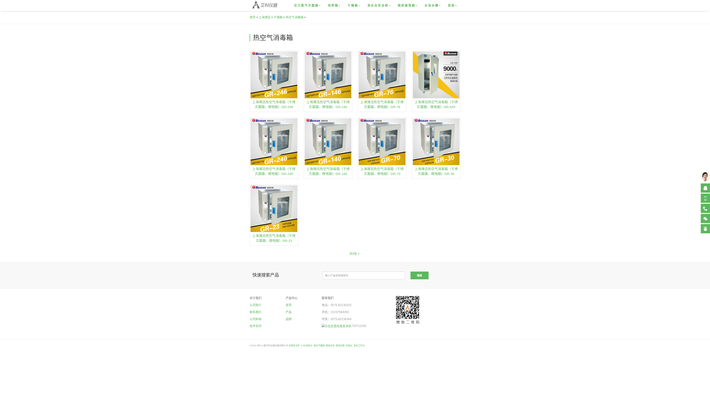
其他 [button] (451, 5)
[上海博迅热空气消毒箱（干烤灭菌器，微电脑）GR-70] (382, 141)
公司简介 (255, 305)
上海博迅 (265, 17)
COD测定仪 (306, 345)
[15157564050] (705, 198)
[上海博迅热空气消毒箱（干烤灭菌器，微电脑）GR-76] (382, 75)
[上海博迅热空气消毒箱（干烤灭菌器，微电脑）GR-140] (328, 141)
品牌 (289, 319)
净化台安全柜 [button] (377, 5)
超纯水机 (330, 345)
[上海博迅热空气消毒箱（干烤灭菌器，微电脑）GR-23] (274, 208)
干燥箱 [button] (353, 5)
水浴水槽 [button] (432, 5)
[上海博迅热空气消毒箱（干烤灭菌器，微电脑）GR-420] (436, 75)
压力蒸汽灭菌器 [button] (306, 5)
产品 (289, 312)
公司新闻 (255, 319)
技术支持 (255, 326)
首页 (253, 17)
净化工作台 (359, 345)
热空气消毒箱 (294, 17)
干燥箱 (278, 17)
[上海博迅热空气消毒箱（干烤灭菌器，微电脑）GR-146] (328, 75)
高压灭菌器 (319, 345)
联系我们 (255, 312)
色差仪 (349, 345)
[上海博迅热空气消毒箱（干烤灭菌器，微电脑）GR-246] (274, 75)
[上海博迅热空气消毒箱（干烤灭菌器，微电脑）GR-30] (436, 141)
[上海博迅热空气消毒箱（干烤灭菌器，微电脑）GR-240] (274, 141)
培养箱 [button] (333, 5)
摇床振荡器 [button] (406, 5)
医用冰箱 (340, 345)
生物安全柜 (294, 345)
